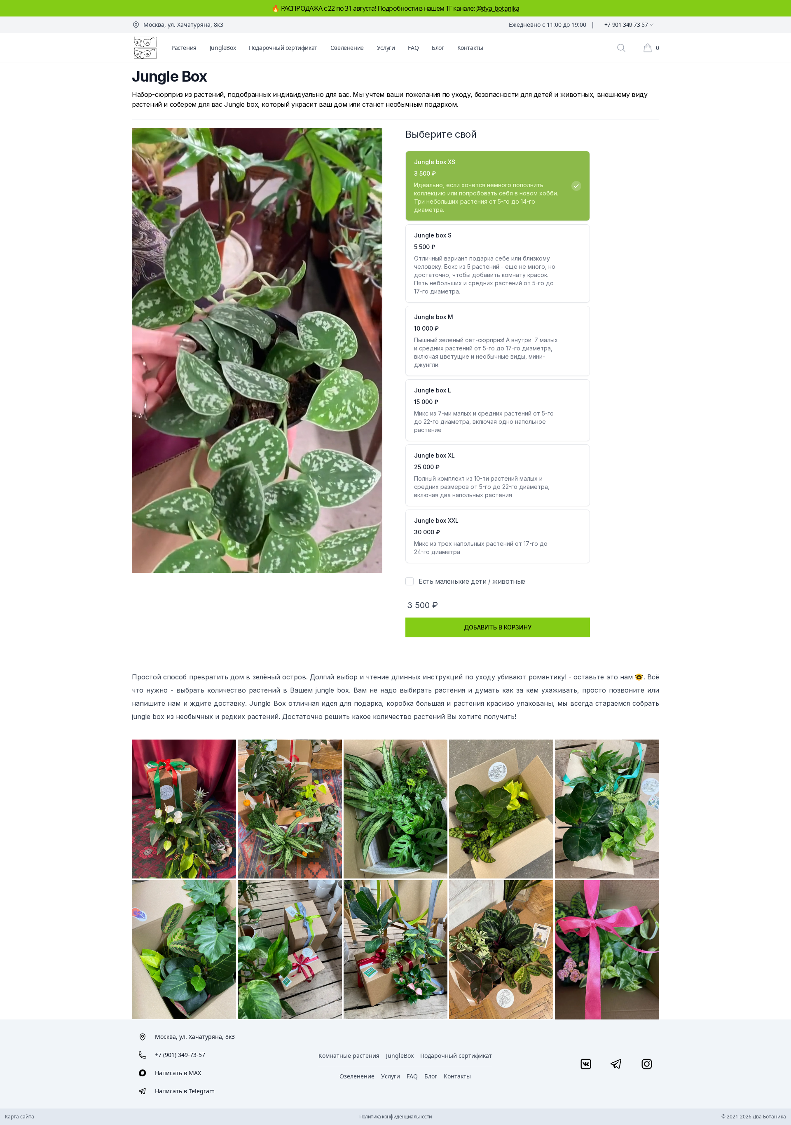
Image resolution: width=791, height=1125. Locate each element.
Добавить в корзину (497, 627)
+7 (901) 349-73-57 (180, 1055)
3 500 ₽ (422, 605)
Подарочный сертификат (283, 48)
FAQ (413, 48)
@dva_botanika (498, 8)
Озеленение (347, 48)
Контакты (470, 48)
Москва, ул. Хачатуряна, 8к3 (183, 24)
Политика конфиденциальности (395, 1116)
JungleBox (223, 48)
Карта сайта (19, 1116)
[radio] (497, 186)
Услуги (386, 48)
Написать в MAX (178, 1073)
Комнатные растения (348, 1055)
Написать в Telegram (185, 1091)
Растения (184, 48)
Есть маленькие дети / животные (472, 581)
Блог (438, 48)
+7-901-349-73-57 (626, 24)
